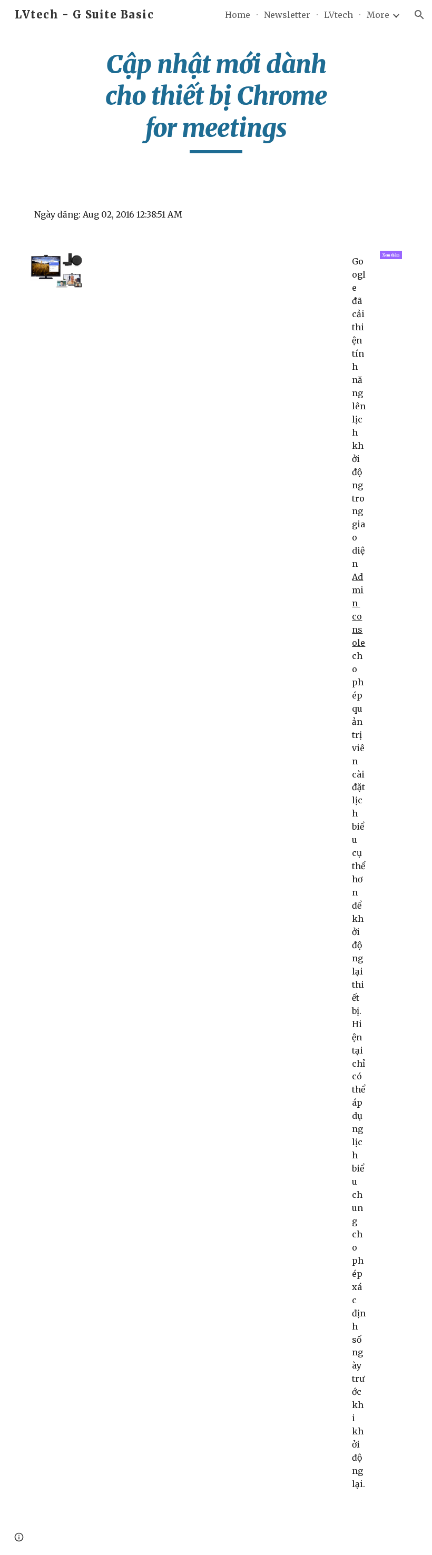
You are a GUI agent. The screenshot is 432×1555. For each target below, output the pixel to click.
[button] (419, 14)
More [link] (378, 14)
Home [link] (237, 14)
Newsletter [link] (287, 14)
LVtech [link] (338, 14)
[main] (216, 101)
